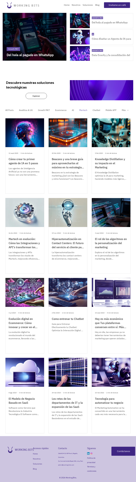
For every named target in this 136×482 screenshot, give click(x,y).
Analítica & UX (26, 110)
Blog (35, 469)
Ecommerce (61, 110)
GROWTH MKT (97, 18)
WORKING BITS (27, 5)
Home (35, 454)
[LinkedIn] (88, 453)
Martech (83, 110)
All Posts (9, 110)
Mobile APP (111, 110)
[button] (117, 5)
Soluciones (37, 464)
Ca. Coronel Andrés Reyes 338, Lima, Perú (70, 461)
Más (124, 110)
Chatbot (96, 110)
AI (73, 110)
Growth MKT (44, 110)
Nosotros (37, 459)
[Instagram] (91, 453)
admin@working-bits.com (66, 465)
